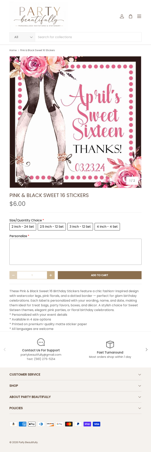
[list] (75, 122)
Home (13, 50)
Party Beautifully (28, 442)
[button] (130, 16)
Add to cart (99, 275)
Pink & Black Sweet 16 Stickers (37, 50)
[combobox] (75, 37)
